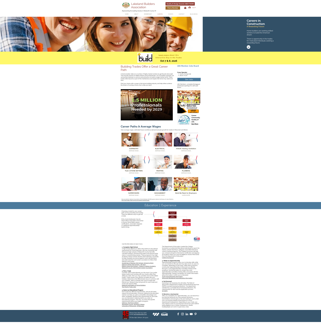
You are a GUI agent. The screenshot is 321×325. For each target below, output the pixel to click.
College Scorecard (168, 257)
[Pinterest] (195, 314)
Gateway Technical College (130, 303)
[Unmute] (126, 118)
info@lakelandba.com (140, 314)
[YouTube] (191, 314)
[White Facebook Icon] (178, 314)
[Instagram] (182, 314)
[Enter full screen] (170, 118)
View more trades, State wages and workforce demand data (135, 200)
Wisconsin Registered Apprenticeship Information (177, 278)
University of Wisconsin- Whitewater (133, 306)
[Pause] (123, 118)
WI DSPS (165, 291)
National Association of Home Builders (134, 285)
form (197, 84)
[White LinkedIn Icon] (187, 314)
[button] (185, 7)
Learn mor (163, 55)
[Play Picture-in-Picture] (168, 118)
